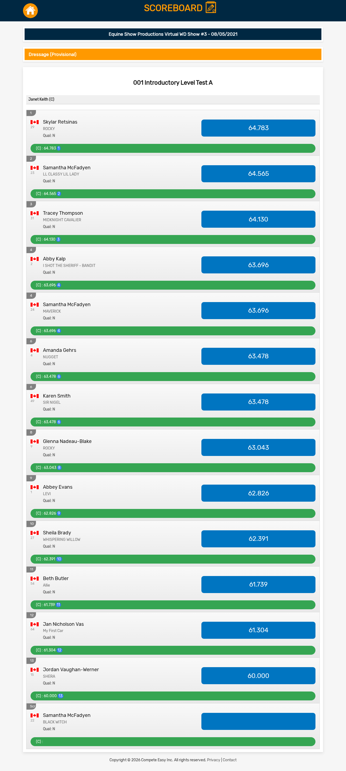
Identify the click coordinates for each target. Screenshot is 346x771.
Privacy (213, 760)
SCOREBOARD (174, 8)
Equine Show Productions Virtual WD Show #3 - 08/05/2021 (173, 34)
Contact (230, 760)
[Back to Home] (30, 10)
